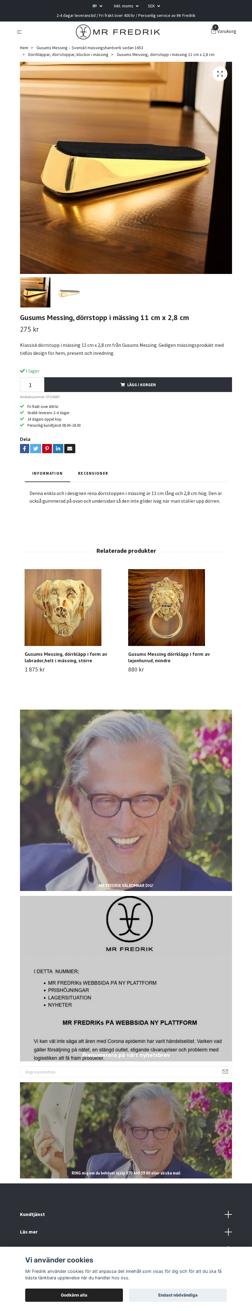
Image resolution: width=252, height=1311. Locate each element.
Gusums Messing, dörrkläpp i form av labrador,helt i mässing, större (66, 657)
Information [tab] (47, 473)
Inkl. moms (124, 6)
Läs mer (28, 1232)
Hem (24, 47)
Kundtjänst (32, 1214)
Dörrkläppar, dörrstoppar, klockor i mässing (68, 54)
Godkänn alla (74, 1295)
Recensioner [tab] (93, 473)
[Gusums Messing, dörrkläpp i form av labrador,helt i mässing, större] (74, 607)
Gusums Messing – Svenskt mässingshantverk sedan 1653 (90, 47)
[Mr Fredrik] (118, 31)
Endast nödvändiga (178, 1295)
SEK (152, 6)
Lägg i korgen (141, 384)
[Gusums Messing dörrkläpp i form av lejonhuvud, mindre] (177, 607)
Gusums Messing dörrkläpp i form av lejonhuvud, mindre (169, 657)
